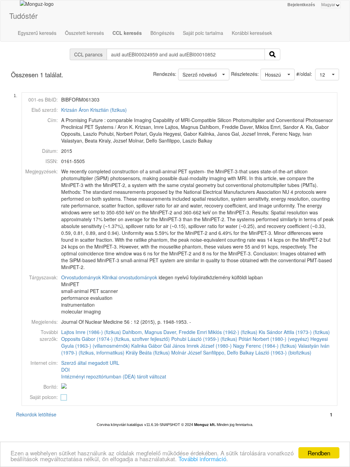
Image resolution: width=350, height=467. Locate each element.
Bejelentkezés (301, 4)
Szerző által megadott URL (90, 362)
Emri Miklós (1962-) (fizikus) (227, 332)
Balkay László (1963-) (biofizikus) (275, 352)
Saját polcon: (44, 396)
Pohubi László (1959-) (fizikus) (204, 338)
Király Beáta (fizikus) (148, 352)
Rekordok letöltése (36, 414)
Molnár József (186, 352)
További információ (202, 458)
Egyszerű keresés (37, 32)
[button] (327, 74)
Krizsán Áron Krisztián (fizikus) (94, 109)
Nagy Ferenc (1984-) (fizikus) (265, 345)
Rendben (319, 453)
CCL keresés (127, 32)
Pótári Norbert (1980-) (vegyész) (274, 338)
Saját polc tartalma (203, 32)
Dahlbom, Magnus (142, 332)
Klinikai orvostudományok (129, 277)
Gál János (174, 345)
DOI (65, 369)
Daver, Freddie (179, 332)
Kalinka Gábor (146, 345)
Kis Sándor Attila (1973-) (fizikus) (294, 332)
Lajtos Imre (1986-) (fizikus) (91, 332)
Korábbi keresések (252, 32)
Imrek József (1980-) (209, 345)
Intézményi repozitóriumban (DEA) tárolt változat (113, 376)
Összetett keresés (84, 32)
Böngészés (162, 32)
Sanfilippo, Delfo (220, 352)
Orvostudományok (81, 277)
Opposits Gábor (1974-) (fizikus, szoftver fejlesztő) (115, 338)
